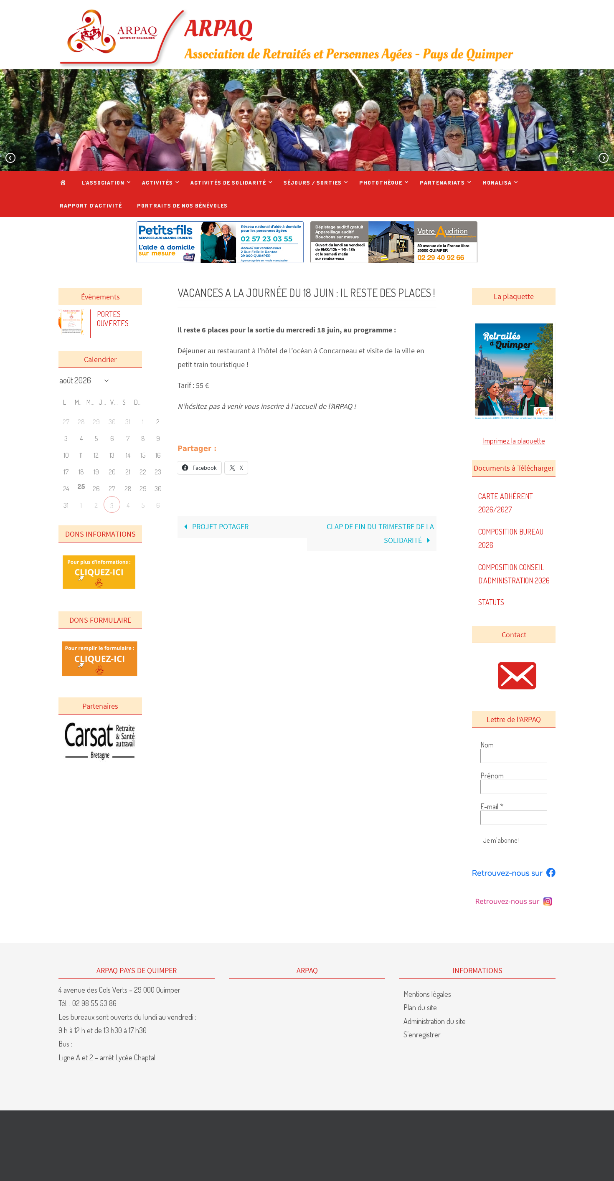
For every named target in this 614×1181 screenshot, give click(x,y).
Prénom (492, 775)
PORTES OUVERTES (113, 318)
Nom (487, 744)
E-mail (491, 806)
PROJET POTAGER (219, 526)
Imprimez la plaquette (514, 440)
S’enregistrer (422, 1034)
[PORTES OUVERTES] (73, 331)
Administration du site (434, 1021)
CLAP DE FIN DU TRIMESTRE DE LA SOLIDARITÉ (380, 533)
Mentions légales (427, 994)
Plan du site (420, 1007)
